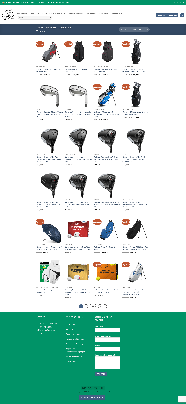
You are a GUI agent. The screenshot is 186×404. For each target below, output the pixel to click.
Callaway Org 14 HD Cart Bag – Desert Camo (76, 70)
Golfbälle (71, 13)
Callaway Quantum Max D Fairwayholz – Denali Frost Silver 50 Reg (78, 159)
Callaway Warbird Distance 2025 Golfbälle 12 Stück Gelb (106, 291)
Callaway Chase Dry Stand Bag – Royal (106, 248)
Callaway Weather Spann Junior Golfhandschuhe (48, 291)
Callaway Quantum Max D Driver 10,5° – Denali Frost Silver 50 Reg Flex (106, 159)
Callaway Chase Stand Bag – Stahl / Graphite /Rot (49, 70)
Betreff (97, 345)
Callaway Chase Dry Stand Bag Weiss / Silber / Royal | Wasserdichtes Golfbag (133, 292)
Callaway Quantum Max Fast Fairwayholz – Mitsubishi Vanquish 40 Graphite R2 (49, 159)
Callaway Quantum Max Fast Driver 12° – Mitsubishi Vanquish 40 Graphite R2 (48, 204)
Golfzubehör (91, 13)
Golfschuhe (34, 13)
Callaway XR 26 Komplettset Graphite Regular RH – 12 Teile (133, 70)
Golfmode (61, 13)
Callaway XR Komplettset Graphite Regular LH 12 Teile (135, 113)
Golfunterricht (116, 13)
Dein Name (99, 327)
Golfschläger (22, 13)
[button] (167, 15)
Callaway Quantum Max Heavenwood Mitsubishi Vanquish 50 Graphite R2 (135, 204)
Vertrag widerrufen (92, 397)
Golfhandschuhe (48, 13)
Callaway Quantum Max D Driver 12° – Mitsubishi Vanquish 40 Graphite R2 (134, 159)
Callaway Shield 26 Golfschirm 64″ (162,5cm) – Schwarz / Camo (49, 248)
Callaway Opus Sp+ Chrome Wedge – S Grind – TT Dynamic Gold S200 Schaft (78, 114)
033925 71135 (46, 327)
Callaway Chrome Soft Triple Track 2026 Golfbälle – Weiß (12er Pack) (78, 248)
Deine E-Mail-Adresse (103, 336)
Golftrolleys (103, 13)
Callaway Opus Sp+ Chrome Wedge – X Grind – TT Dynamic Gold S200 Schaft (49, 114)
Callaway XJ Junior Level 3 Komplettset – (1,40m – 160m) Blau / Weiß (107, 114)
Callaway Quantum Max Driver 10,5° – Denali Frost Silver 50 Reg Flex (77, 204)
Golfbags (79, 13)
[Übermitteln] (50, 18)
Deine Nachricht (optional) (105, 355)
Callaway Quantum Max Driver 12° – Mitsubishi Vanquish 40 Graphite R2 (107, 204)
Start (39, 27)
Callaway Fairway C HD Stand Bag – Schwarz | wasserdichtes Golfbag (135, 248)
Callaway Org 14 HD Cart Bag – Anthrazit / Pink (105, 70)
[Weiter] (105, 306)
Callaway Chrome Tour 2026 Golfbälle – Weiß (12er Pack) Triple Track (78, 292)
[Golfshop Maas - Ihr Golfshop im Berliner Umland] (8, 14)
